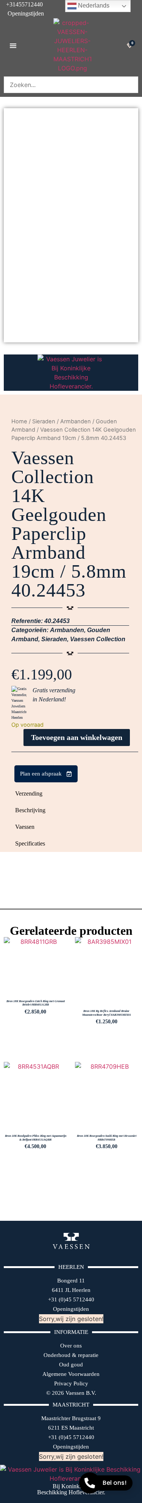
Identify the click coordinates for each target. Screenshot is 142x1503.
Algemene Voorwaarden (71, 1374)
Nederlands (92, 5)
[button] (13, 45)
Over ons (71, 1346)
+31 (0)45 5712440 (71, 1299)
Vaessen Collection (97, 639)
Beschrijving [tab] (30, 810)
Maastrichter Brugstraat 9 (71, 1418)
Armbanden (75, 421)
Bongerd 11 (71, 1281)
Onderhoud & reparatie (71, 1355)
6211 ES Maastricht (71, 1428)
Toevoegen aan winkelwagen (76, 737)
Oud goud (71, 1365)
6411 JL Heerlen (71, 1290)
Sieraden (43, 421)
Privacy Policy (71, 1383)
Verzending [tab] (28, 793)
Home (19, 421)
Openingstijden (22, 13)
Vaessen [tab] (24, 827)
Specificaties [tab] (30, 843)
